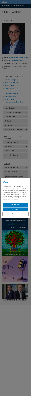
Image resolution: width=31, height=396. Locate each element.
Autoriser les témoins (15, 204)
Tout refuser (15, 209)
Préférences (15, 214)
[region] (15, 198)
